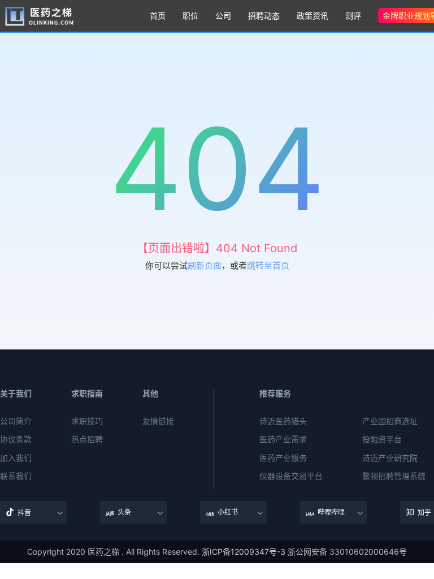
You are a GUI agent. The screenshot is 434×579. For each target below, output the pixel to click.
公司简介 (16, 421)
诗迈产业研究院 (390, 458)
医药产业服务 (283, 458)
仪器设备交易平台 (291, 476)
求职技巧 (87, 421)
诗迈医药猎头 (283, 421)
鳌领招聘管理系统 (394, 476)
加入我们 (16, 458)
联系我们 (16, 476)
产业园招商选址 (390, 421)
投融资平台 (382, 439)
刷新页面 (205, 265)
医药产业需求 (283, 439)
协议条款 (16, 439)
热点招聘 (87, 439)
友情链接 (158, 421)
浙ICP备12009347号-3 (243, 551)
